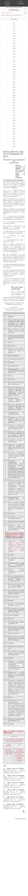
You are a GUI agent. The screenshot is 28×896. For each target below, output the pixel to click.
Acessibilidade (20, 3)
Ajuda (20, 1)
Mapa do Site (7, 3)
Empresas (3, 15)
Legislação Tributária (10, 15)
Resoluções (18, 15)
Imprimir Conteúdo (20, 818)
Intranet (7, 1)
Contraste (7, 5)
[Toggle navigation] (25, 8)
